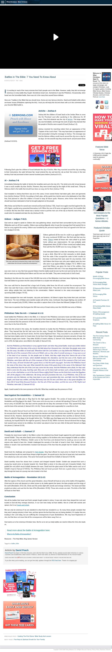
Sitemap (89, 649)
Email (21, 80)
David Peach (10, 80)
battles (13, 543)
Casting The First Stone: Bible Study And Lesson (34, 636)
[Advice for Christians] (102, 260)
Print (17, 80)
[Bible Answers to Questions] (102, 254)
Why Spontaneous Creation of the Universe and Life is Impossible (101, 377)
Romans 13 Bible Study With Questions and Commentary (100, 358)
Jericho (70, 119)
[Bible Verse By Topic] (102, 248)
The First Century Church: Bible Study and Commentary (101, 338)
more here (102, 97)
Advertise (108, 649)
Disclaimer (102, 649)
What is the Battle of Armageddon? (19, 534)
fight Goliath (39, 452)
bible (17, 543)
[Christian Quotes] (102, 266)
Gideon (50, 239)
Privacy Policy (95, 649)
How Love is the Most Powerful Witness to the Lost (100, 370)
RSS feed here (56, 560)
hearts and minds (23, 505)
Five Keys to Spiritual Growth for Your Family (29, 639)
